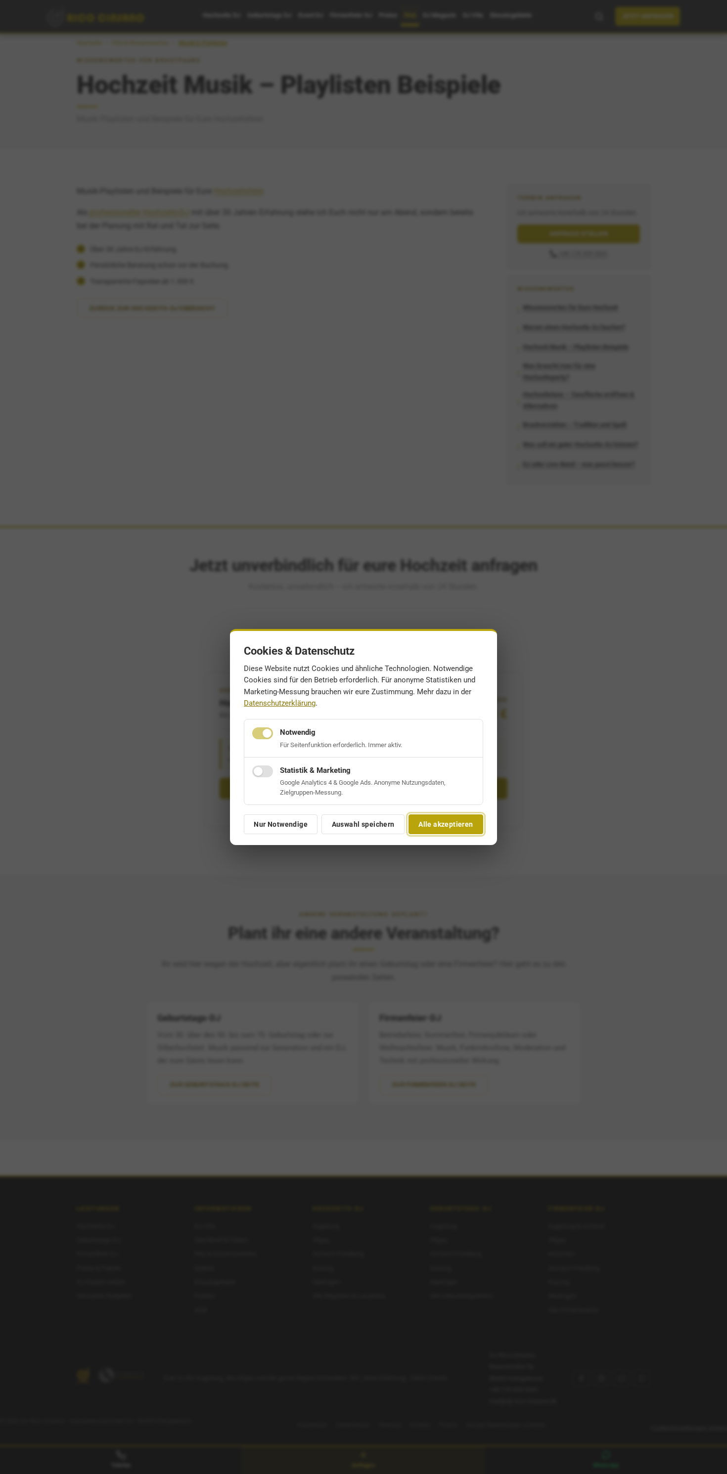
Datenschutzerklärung (280, 703)
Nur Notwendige (281, 824)
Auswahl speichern (363, 824)
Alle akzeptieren (445, 824)
